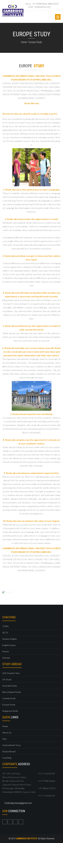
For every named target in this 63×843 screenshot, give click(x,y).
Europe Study (35, 42)
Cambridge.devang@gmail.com (18, 803)
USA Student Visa (11, 673)
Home (24, 42)
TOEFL (5, 626)
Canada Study (9, 698)
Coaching (6, 757)
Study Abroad (8, 751)
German (6, 657)
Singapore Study (10, 711)
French (5, 651)
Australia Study (9, 685)
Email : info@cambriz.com (39, 7)
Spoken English (9, 639)
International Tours (11, 745)
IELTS (5, 632)
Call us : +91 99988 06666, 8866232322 (42, 4)
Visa (4, 739)
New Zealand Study (11, 692)
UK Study (6, 679)
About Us (6, 732)
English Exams (9, 645)
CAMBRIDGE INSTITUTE (26, 838)
